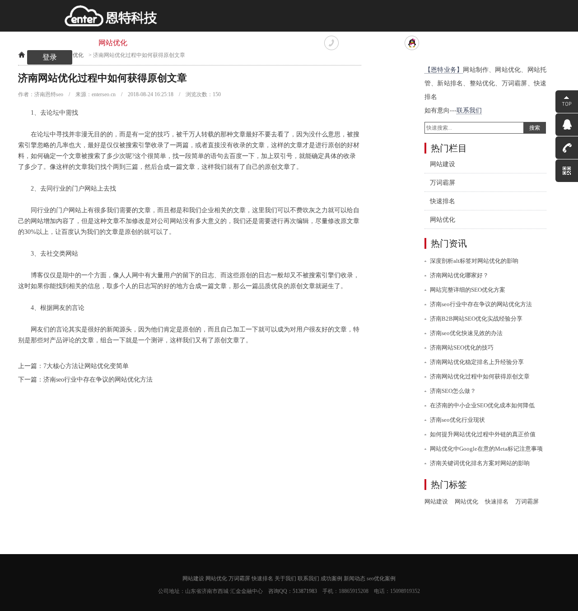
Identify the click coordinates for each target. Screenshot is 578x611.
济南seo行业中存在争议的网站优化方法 (98, 379)
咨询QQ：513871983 (292, 591)
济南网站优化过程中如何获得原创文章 (480, 376)
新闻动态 (354, 578)
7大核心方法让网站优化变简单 (86, 366)
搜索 (534, 128)
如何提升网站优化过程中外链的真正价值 (483, 434)
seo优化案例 (381, 578)
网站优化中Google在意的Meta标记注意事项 (486, 448)
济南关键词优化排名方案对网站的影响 (480, 463)
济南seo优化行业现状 (457, 419)
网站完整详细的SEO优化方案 (467, 289)
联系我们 (293, 43)
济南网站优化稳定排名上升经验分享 (477, 362)
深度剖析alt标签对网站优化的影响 (474, 260)
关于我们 (248, 43)
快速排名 (203, 43)
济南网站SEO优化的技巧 (462, 347)
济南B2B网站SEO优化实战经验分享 (476, 318)
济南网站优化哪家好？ (459, 275)
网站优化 (112, 43)
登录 (49, 57)
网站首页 (22, 43)
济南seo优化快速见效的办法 (466, 333)
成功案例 (331, 578)
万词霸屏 (158, 43)
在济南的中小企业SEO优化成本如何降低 (482, 405)
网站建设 (67, 43)
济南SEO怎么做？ (453, 390)
